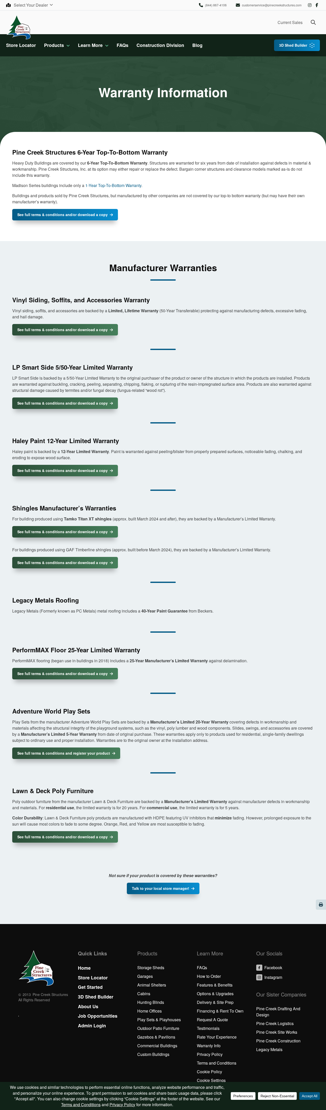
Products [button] (54, 45)
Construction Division (160, 45)
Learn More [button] (90, 45)
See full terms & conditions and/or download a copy (62, 214)
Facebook (317, 5)
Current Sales (290, 22)
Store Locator (21, 45)
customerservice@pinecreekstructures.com (272, 5)
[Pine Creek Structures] (18, 27)
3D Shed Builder (293, 45)
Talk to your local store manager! (160, 888)
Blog (197, 45)
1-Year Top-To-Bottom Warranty (113, 185)
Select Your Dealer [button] (31, 5)
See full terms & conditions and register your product (63, 753)
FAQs (122, 45)
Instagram (310, 5)
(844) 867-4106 (216, 5)
